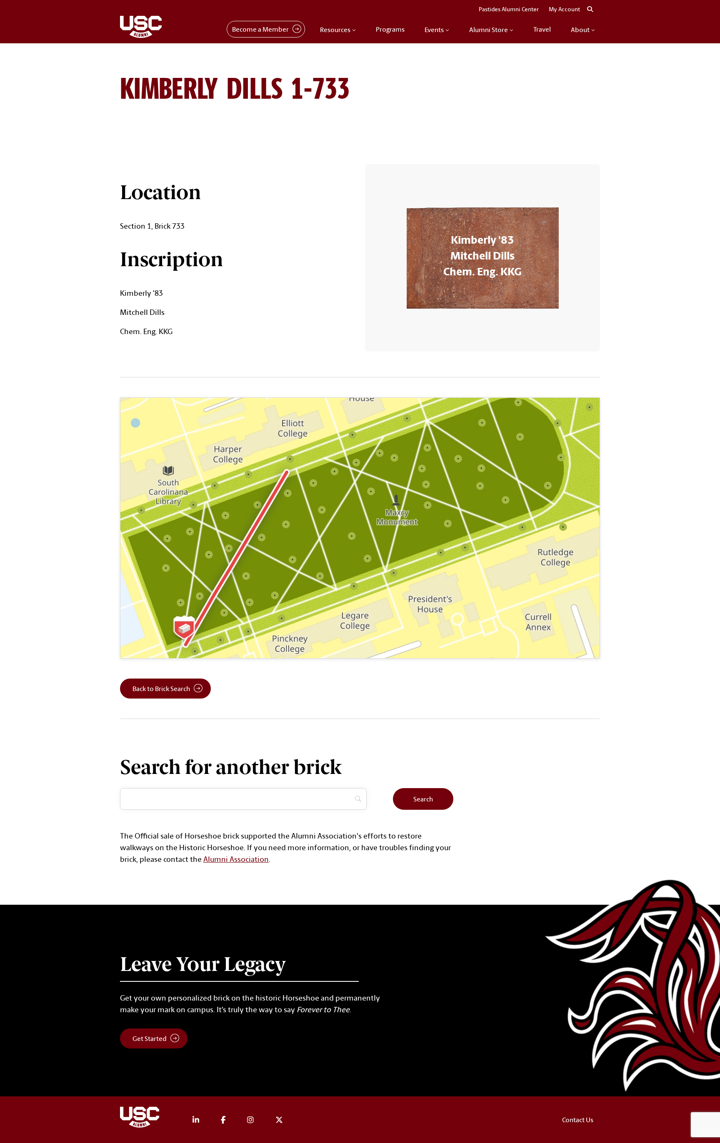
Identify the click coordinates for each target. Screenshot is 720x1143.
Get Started (149, 1038)
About (580, 29)
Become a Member (260, 29)
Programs (390, 29)
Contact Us (577, 1119)
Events (434, 29)
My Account (564, 9)
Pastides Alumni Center (509, 9)
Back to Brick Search (161, 688)
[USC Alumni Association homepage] (141, 1119)
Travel (542, 29)
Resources (335, 29)
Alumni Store (488, 29)
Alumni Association (236, 859)
